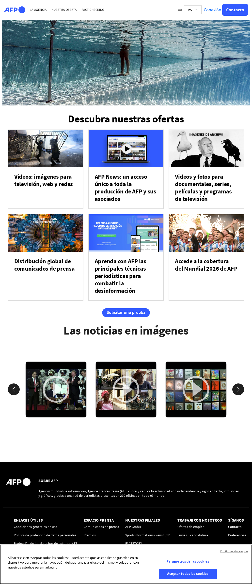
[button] (14, 389)
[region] (126, 564)
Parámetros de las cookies (188, 561)
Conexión (212, 10)
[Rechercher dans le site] (180, 10)
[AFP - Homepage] (14, 9)
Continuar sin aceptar (234, 551)
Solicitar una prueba (126, 312)
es (190, 9)
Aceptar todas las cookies (187, 573)
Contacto (235, 10)
